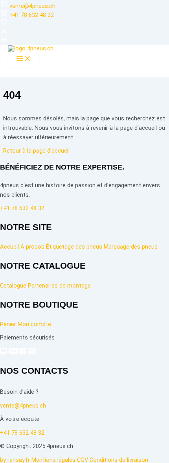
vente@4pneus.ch (32, 5)
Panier (8, 324)
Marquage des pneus (131, 246)
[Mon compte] (4, 33)
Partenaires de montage (59, 285)
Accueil (9, 246)
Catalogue (13, 285)
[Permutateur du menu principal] (23, 59)
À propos (32, 246)
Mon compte (34, 324)
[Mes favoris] (4, 24)
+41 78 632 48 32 (31, 14)
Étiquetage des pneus (74, 246)
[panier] (4, 42)
